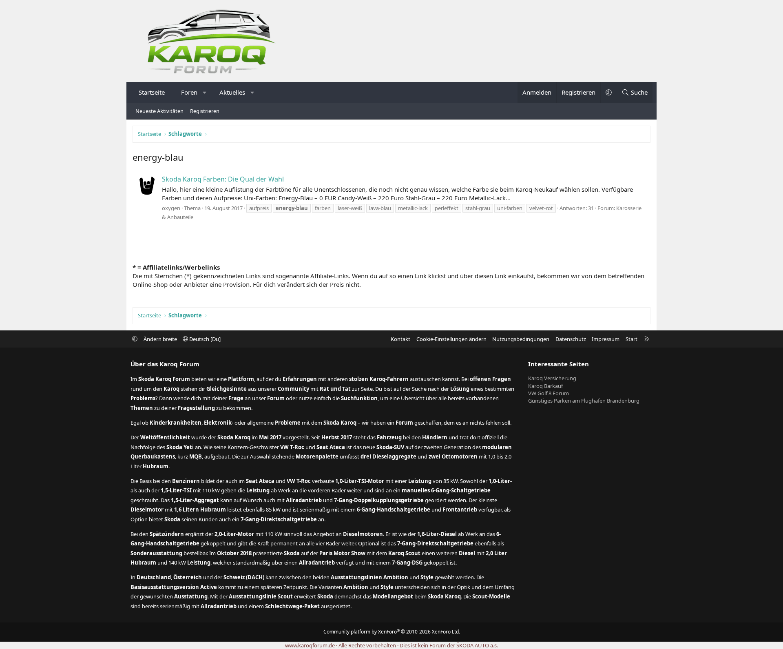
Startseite (152, 92)
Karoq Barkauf (545, 386)
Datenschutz (570, 339)
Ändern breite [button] (160, 339)
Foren (189, 92)
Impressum (605, 339)
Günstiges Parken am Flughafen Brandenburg (583, 400)
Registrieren (204, 111)
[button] (205, 92)
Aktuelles (232, 92)
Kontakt (400, 339)
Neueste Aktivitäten (159, 111)
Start (631, 339)
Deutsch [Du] (204, 339)
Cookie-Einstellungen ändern (451, 339)
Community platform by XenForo (391, 631)
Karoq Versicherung (552, 378)
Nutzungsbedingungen (520, 339)
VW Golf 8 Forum (548, 393)
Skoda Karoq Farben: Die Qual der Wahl (223, 179)
